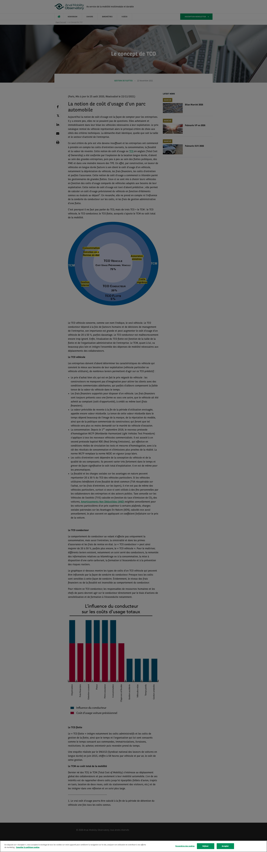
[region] (133, 846)
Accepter (225, 846)
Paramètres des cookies (185, 846)
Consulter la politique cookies (27, 847)
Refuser (205, 846)
